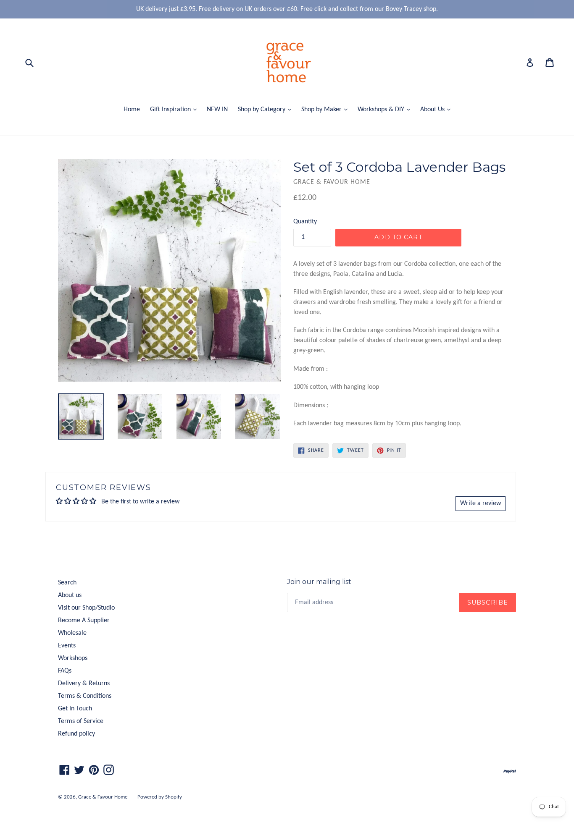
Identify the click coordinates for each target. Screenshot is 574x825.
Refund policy (76, 734)
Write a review (480, 503)
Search (67, 582)
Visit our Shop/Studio (86, 608)
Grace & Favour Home (102, 797)
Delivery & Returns (84, 683)
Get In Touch (75, 708)
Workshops (72, 658)
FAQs (64, 671)
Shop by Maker (326, 109)
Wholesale (72, 633)
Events (67, 645)
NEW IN (217, 109)
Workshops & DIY (386, 109)
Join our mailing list (319, 582)
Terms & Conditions (84, 696)
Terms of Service (80, 721)
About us (70, 595)
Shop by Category (266, 109)
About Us (437, 109)
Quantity (305, 221)
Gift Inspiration (175, 109)
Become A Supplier (84, 620)
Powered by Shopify (159, 797)
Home (132, 109)
